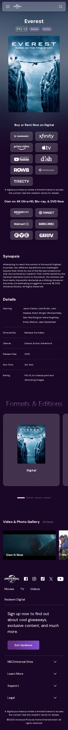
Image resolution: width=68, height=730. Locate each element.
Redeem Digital (15, 599)
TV (22, 589)
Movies (9, 589)
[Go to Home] (17, 6)
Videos (35, 589)
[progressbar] (21, 497)
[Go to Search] (61, 7)
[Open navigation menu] (7, 6)
